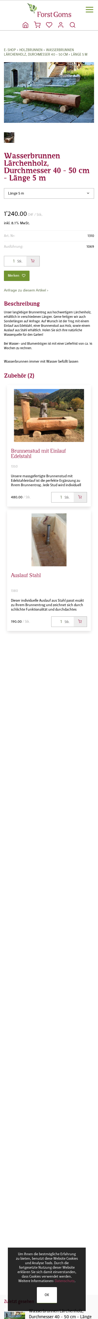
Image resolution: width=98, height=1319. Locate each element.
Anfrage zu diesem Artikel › (26, 290)
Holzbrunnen (31, 50)
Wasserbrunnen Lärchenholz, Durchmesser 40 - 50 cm (39, 52)
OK (47, 1295)
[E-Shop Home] (49, 10)
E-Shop (10, 50)
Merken (13, 275)
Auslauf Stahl (26, 574)
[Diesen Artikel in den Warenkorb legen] (32, 261)
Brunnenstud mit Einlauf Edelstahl (38, 452)
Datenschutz (64, 1281)
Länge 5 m (79, 54)
